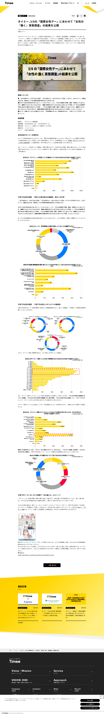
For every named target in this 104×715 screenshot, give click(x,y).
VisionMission (21, 671)
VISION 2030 (22, 681)
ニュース (87, 3)
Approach (60, 681)
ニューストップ (58, 694)
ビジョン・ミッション (36, 3)
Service (58, 671)
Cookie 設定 (90, 700)
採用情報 (94, 3)
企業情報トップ (16, 694)
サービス (47, 3)
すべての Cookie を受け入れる (90, 708)
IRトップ (36, 694)
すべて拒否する (90, 704)
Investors (36, 689)
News (56, 689)
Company (16, 689)
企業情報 (55, 3)
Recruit (78, 689)
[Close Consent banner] (102, 697)
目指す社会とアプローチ (67, 3)
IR (78, 3)
